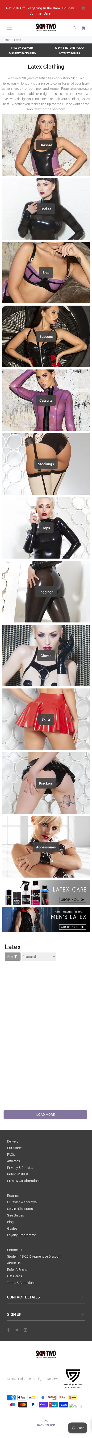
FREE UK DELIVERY (22, 47)
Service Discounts (20, 1209)
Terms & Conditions (21, 1283)
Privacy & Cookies (20, 1168)
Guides (12, 1228)
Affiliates (13, 1161)
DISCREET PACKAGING (22, 53)
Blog (10, 1222)
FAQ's (11, 1154)
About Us (14, 1263)
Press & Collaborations (23, 1181)
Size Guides (15, 1215)
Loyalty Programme (21, 1235)
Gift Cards (14, 1276)
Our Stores (14, 1148)
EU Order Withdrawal (22, 1202)
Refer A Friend (17, 1269)
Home (6, 40)
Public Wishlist (17, 1174)
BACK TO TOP (46, 1425)
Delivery (12, 1141)
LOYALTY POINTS (69, 53)
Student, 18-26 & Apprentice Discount (34, 1256)
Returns (13, 1195)
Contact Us (15, 1250)
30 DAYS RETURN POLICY (69, 47)
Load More (45, 1114)
